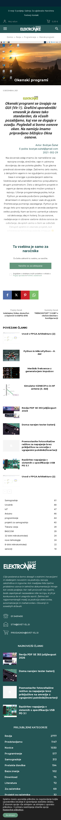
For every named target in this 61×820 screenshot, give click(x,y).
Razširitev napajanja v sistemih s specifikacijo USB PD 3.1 (38, 462)
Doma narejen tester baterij (38, 424)
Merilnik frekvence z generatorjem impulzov (39, 370)
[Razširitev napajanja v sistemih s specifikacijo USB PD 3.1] (11, 464)
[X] (16, 295)
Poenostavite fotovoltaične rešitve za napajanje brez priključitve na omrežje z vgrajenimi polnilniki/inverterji (39, 445)
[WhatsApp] (34, 295)
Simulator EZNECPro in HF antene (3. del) (39, 387)
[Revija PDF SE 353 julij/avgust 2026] (11, 412)
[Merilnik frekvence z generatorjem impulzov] (11, 373)
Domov (10, 37)
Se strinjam (10, 815)
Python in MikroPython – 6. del (39, 352)
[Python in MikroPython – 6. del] (11, 355)
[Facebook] (7, 295)
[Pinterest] (25, 295)
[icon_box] (13, 616)
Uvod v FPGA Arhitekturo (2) (38, 333)
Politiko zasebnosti (34, 275)
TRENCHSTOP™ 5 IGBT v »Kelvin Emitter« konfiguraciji (46, 315)
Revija (18, 37)
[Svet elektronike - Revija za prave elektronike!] (30, 28)
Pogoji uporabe (19, 275)
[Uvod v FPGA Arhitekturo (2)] (11, 338)
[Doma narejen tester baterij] (11, 429)
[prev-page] (5, 491)
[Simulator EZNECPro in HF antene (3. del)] (11, 390)
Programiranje (30, 37)
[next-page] (9, 491)
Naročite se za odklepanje (30, 266)
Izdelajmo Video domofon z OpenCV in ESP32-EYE (16, 314)
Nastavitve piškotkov (13, 809)
